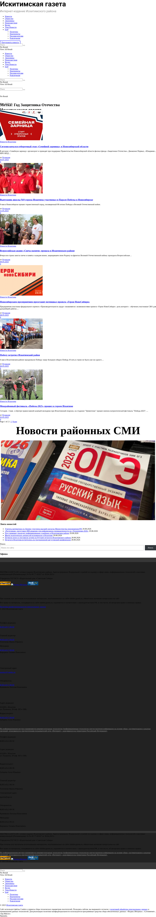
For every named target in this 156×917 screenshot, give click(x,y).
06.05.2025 (4, 366)
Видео (7, 25)
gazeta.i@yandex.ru (7, 672)
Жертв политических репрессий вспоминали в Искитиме (29, 535)
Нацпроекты (15, 34)
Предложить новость (10, 42)
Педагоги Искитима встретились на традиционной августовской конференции (38, 540)
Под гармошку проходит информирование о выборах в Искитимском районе (37, 533)
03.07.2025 (4, 160)
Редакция (6, 157)
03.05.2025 (4, 417)
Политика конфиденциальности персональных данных (23, 607)
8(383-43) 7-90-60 (7, 627)
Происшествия (11, 23)
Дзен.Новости (11, 27)
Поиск (2, 544)
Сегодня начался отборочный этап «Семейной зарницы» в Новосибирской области (44, 146)
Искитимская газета (14, 905)
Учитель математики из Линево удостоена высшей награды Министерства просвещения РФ (43, 529)
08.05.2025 (4, 315)
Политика (14, 32)
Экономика (9, 21)
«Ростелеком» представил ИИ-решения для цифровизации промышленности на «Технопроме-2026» (46, 531)
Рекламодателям (16, 36)
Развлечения (15, 38)
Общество (9, 19)
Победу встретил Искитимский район (20, 355)
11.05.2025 (4, 211)
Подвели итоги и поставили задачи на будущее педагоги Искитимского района (38, 538)
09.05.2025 (4, 262)
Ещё (6, 29)
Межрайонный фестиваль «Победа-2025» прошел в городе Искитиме (36, 406)
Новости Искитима (8, 142)
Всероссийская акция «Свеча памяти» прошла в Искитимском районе (37, 250)
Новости (8, 16)
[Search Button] (24, 45)
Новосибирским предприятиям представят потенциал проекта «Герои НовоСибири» (45, 302)
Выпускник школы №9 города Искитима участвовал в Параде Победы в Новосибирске (46, 199)
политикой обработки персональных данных (129, 909)
